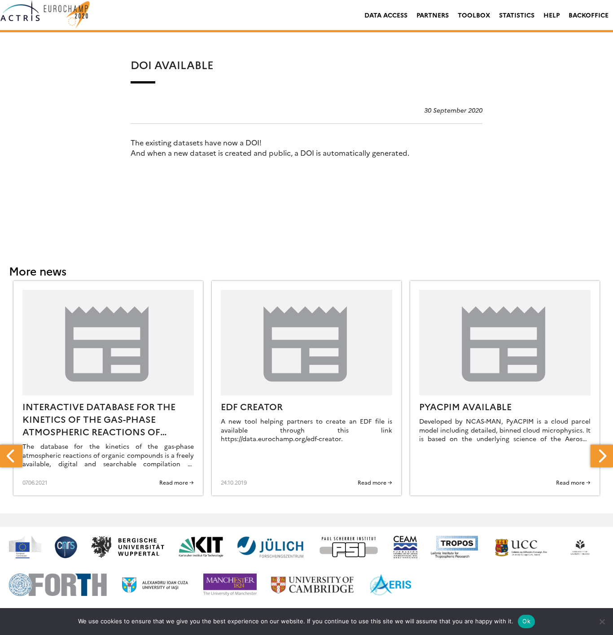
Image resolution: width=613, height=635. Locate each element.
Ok (526, 621)
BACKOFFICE (589, 14)
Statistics (516, 14)
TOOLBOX (474, 14)
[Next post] (602, 456)
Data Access (385, 14)
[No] (601, 621)
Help (551, 14)
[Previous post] (11, 456)
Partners (432, 14)
